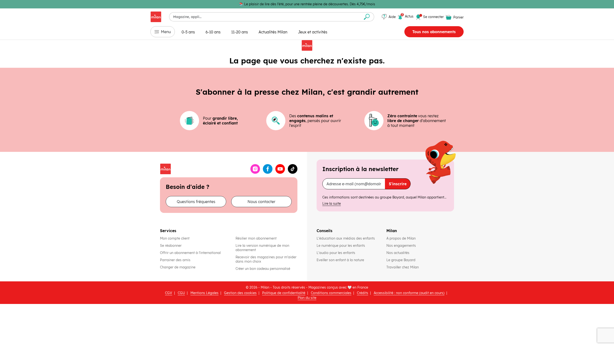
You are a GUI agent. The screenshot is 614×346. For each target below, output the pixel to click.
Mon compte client (174, 238)
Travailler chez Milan (403, 267)
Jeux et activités (312, 32)
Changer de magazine (177, 267)
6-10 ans (213, 32)
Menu (166, 31)
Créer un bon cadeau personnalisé (263, 268)
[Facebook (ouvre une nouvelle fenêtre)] (267, 169)
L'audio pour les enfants (336, 253)
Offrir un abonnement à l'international (190, 253)
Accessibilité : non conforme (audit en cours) (409, 293)
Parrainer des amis (175, 260)
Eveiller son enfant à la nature (341, 260)
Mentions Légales (204, 293)
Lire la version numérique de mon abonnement (262, 247)
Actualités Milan (273, 32)
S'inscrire (398, 183)
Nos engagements (401, 245)
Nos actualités (398, 253)
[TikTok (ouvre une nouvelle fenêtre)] (292, 169)
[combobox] (264, 16)
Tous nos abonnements (434, 31)
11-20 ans (239, 32)
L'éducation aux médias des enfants (346, 238)
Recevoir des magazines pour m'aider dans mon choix (266, 259)
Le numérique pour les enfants (341, 245)
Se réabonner (171, 245)
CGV (168, 293)
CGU (181, 293)
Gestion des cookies (240, 293)
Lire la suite (331, 203)
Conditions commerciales (331, 293)
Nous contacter (261, 201)
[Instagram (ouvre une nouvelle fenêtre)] (255, 169)
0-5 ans (188, 32)
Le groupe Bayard (401, 260)
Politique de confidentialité (283, 293)
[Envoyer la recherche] (367, 16)
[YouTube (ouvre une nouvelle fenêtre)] (280, 169)
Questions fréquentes (196, 201)
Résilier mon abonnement (256, 238)
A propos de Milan (401, 238)
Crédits (362, 293)
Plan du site (307, 298)
